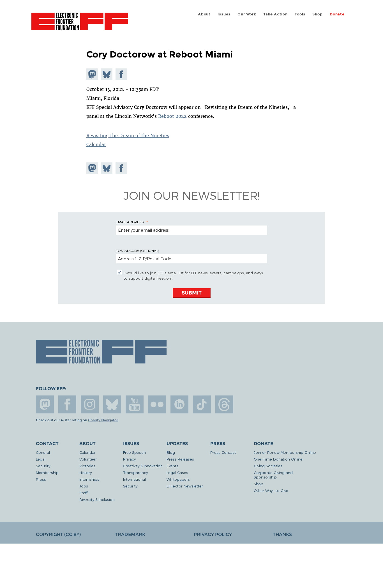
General (43, 452)
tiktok (202, 404)
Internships (89, 479)
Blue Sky (112, 404)
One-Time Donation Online (278, 459)
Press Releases (180, 459)
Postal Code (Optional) (137, 250)
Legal (40, 459)
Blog (171, 452)
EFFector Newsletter (185, 486)
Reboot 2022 (172, 116)
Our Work (246, 14)
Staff (83, 493)
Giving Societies (268, 466)
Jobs (83, 486)
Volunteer (88, 459)
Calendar (96, 144)
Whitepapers (178, 479)
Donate (337, 14)
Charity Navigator (103, 420)
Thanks (282, 534)
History (85, 472)
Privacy (129, 459)
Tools (300, 14)
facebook (67, 404)
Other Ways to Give (271, 490)
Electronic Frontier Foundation (79, 25)
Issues (224, 14)
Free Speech (134, 452)
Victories (87, 466)
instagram (90, 404)
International (134, 479)
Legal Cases (177, 472)
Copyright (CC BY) (58, 534)
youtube (135, 404)
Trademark (130, 534)
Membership (47, 472)
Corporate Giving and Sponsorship (273, 474)
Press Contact (223, 452)
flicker (157, 404)
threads (224, 404)
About (204, 14)
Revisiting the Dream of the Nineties (127, 135)
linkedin (179, 404)
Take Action (275, 14)
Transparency (135, 472)
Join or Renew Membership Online (285, 452)
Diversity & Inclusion (97, 499)
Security (43, 466)
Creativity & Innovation (143, 466)
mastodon (45, 404)
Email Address (130, 222)
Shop (317, 14)
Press (41, 479)
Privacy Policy (213, 534)
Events (172, 466)
